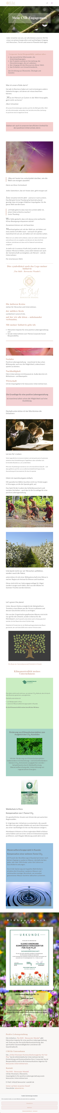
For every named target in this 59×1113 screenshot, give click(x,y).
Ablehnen (29, 1107)
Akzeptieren (29, 1103)
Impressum (35, 1111)
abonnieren (19, 1088)
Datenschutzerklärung (27, 1111)
